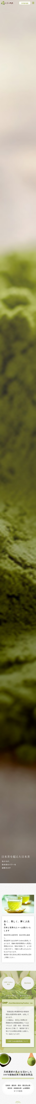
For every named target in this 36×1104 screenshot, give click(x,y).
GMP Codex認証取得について (18, 1041)
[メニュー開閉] (33, 3)
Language (24, 3)
